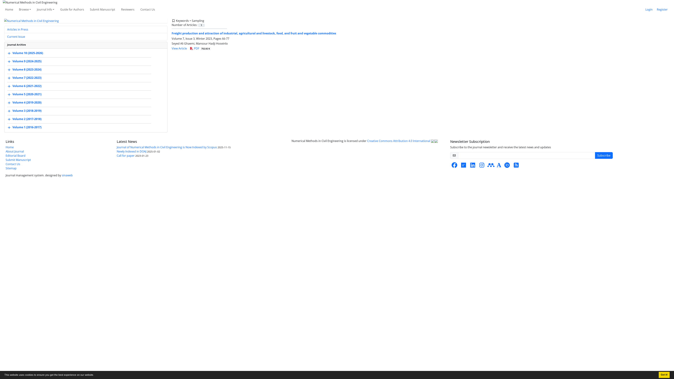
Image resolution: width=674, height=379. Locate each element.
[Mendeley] (491, 166)
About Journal (15, 151)
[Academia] (499, 166)
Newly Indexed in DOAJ (131, 151)
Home (9, 9)
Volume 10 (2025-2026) (27, 53)
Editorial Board (15, 156)
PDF (201, 48)
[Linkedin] (472, 166)
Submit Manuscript (102, 9)
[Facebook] (454, 166)
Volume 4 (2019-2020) (26, 103)
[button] (95, 375)
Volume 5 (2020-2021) (26, 94)
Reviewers (127, 9)
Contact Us (147, 9)
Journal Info (44, 9)
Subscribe (603, 155)
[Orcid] (507, 166)
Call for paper (126, 156)
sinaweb (67, 175)
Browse (24, 9)
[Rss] (516, 166)
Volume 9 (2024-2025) (26, 61)
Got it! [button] (664, 375)
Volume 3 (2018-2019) (26, 111)
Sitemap (11, 168)
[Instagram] (482, 166)
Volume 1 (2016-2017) (26, 127)
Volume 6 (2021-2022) (26, 86)
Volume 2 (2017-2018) (26, 119)
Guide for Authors (72, 9)
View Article (179, 48)
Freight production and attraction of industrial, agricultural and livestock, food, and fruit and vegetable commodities (254, 33)
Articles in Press (17, 29)
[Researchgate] (463, 166)
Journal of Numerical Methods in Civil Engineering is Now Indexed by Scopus (167, 147)
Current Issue (16, 37)
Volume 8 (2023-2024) (26, 70)
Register (662, 9)
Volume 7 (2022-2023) (26, 78)
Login (649, 9)
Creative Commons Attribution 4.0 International (399, 141)
